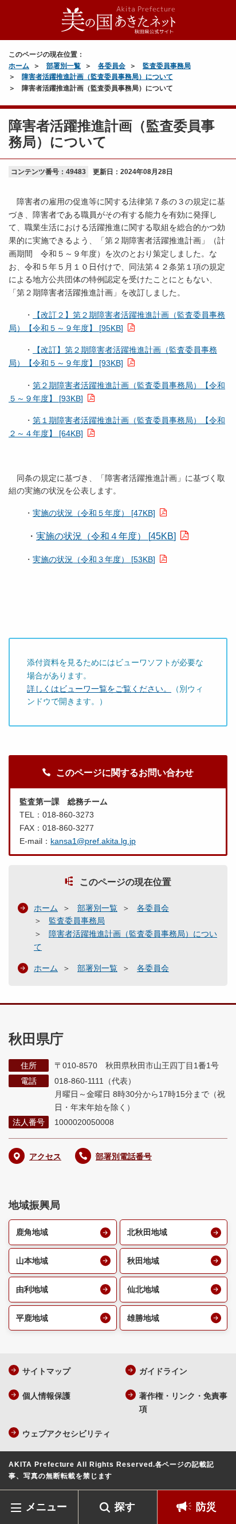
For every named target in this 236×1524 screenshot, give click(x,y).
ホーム (19, 66)
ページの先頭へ (215, 1472)
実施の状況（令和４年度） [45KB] (106, 536)
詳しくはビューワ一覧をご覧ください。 (99, 688)
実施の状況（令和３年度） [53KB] (94, 559)
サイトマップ (46, 1371)
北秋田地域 (147, 1232)
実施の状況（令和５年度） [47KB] (94, 513)
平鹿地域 (32, 1317)
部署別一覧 (63, 66)
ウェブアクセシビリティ (66, 1433)
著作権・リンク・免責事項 (183, 1402)
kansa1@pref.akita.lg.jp (93, 841)
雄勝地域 (143, 1317)
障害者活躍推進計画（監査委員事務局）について (97, 77)
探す (125, 1507)
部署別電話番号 (124, 1156)
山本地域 (32, 1260)
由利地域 (32, 1289)
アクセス (45, 1156)
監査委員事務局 (167, 66)
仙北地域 (143, 1289)
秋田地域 (143, 1260)
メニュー (46, 1507)
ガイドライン (163, 1371)
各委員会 (111, 66)
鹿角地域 (32, 1232)
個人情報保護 (46, 1395)
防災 (206, 1507)
